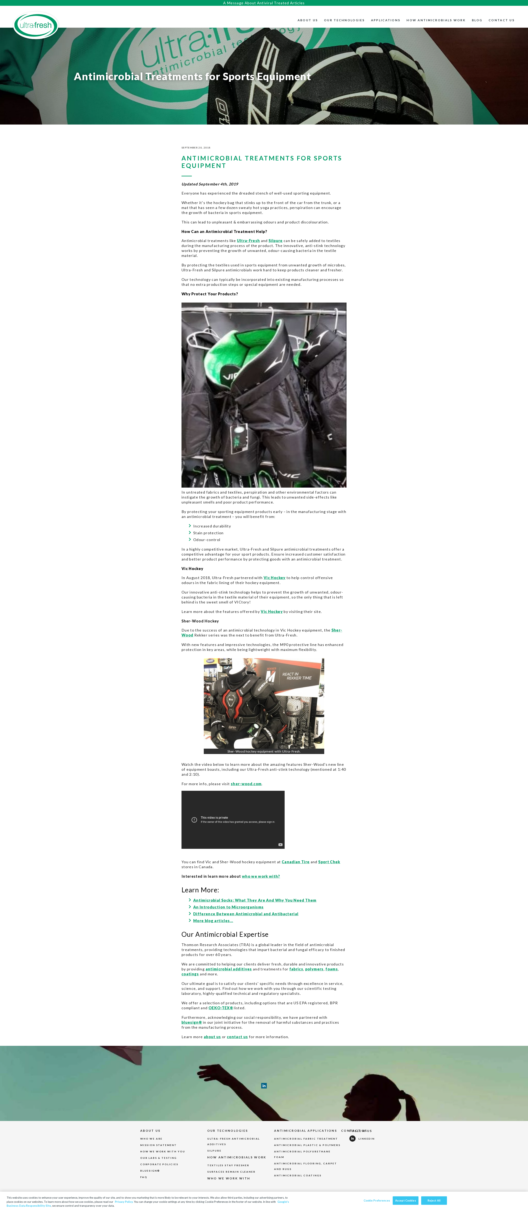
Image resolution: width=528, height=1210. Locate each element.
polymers (314, 969)
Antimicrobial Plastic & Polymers (307, 1145)
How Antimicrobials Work (436, 20)
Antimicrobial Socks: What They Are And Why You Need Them (255, 900)
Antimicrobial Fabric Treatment (306, 1138)
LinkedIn (366, 1138)
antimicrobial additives (229, 969)
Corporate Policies (159, 1164)
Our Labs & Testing (158, 1157)
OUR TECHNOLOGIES (227, 1130)
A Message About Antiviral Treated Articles (264, 3)
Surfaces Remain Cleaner (231, 1171)
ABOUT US (150, 1130)
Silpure (276, 240)
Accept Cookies (405, 1200)
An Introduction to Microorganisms (228, 907)
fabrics (296, 969)
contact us (237, 1036)
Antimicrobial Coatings (297, 1175)
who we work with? (261, 876)
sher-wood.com (246, 783)
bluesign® (192, 1022)
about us (212, 1036)
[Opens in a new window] (264, 703)
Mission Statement (158, 1145)
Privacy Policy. (124, 1201)
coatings (190, 974)
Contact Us (502, 20)
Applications (385, 20)
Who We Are (151, 1138)
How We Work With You (162, 1151)
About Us (308, 20)
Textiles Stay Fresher (228, 1165)
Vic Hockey (275, 577)
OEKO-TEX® (221, 1008)
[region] (264, 1201)
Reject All (434, 1200)
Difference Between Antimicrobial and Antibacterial (246, 914)
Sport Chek (329, 862)
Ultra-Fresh (248, 240)
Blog (477, 20)
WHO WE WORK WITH (228, 1178)
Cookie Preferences (377, 1200)
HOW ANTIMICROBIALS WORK (236, 1157)
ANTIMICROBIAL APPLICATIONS (305, 1130)
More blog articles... (213, 920)
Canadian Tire (296, 862)
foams (331, 969)
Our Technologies (344, 20)
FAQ (143, 1177)
